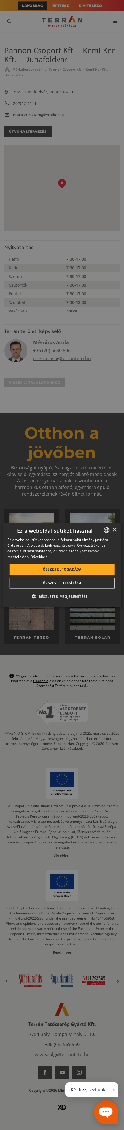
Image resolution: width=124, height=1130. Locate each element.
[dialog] (62, 565)
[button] (62, 596)
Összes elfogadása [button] (62, 569)
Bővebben (39, 556)
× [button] (114, 530)
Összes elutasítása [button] (62, 583)
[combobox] (106, 530)
